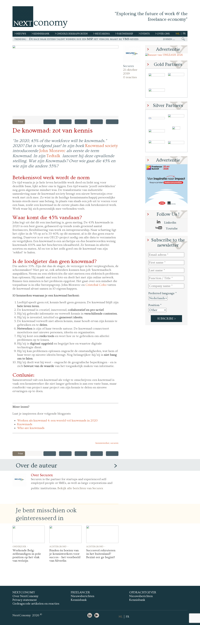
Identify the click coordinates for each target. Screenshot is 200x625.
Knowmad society (101, 145)
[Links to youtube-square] (97, 615)
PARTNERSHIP (125, 33)
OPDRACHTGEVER (142, 592)
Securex (128, 66)
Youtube (171, 228)
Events (145, 33)
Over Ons (163, 33)
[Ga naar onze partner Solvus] (156, 131)
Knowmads (24, 424)
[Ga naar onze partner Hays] (156, 90)
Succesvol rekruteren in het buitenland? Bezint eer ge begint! (100, 554)
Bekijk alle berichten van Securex (80, 488)
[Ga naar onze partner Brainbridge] (156, 77)
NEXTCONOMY (23, 592)
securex (114, 443)
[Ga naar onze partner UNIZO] (176, 118)
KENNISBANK (41, 33)
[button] (65, 80)
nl (178, 33)
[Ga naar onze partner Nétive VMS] (176, 131)
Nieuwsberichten (82, 596)
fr (184, 33)
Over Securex (42, 475)
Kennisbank (79, 600)
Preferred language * (162, 293)
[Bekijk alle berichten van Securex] (132, 54)
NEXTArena (102, 33)
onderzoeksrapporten (72, 33)
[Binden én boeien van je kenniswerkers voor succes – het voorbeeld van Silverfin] (65, 534)
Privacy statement (24, 600)
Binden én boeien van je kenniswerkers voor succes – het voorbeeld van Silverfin (64, 555)
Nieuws (21, 33)
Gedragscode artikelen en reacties (35, 603)
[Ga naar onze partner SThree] (176, 77)
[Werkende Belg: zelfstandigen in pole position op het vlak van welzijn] (28, 534)
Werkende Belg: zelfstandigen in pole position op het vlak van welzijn (26, 555)
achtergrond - (58, 546)
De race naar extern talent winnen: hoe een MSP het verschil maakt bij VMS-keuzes (83, 39)
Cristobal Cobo (96, 285)
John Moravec (52, 150)
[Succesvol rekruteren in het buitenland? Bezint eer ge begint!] (102, 534)
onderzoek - (20, 546)
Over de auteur (36, 465)
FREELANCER (80, 592)
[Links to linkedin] (90, 615)
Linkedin (169, 222)
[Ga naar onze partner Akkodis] (156, 118)
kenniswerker (102, 443)
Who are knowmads (30, 428)
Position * (154, 305)
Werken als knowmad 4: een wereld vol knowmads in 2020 (57, 420)
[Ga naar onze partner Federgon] (156, 145)
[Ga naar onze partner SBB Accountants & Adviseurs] (176, 145)
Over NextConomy (25, 596)
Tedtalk (53, 156)
